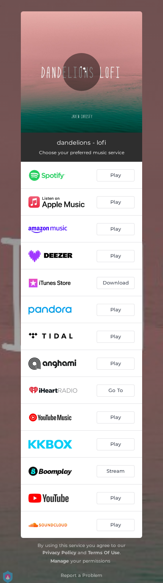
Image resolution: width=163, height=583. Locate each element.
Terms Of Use (104, 552)
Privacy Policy (59, 552)
